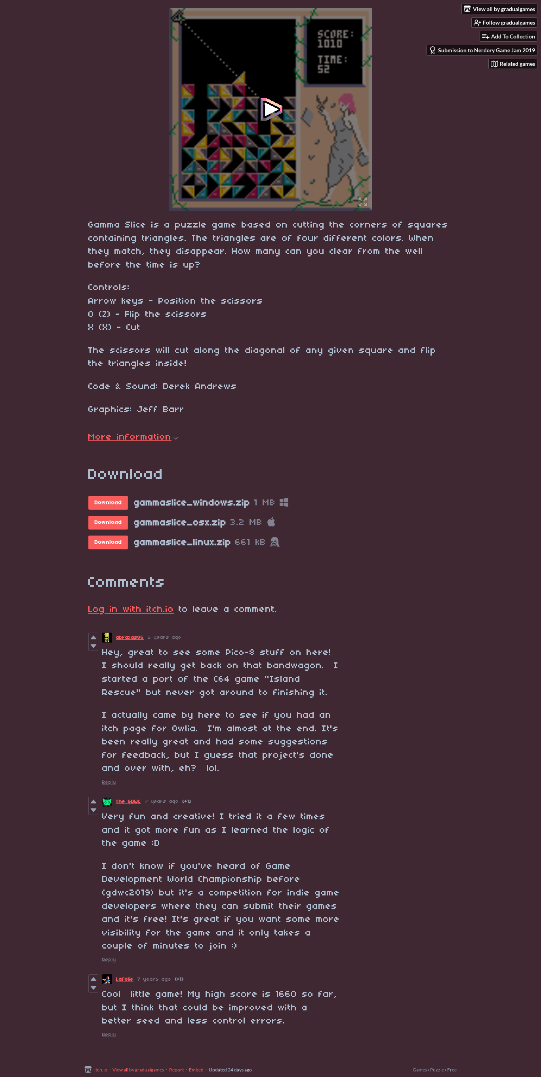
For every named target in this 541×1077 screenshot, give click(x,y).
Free (452, 1070)
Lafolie (124, 979)
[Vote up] (93, 637)
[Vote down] (93, 646)
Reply (109, 782)
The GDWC (128, 801)
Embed (196, 1070)
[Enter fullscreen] (363, 202)
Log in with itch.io (131, 609)
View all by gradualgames (138, 1070)
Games (420, 1070)
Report (176, 1070)
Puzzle (437, 1070)
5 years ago (164, 637)
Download (108, 503)
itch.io (100, 1070)
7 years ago (162, 801)
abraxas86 (130, 637)
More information (129, 437)
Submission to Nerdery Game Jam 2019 (486, 50)
